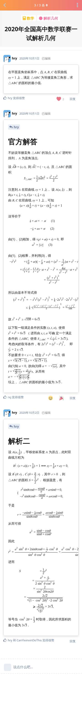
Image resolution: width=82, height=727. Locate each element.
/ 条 (39, 5)
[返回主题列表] (4, 5)
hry (16, 127)
